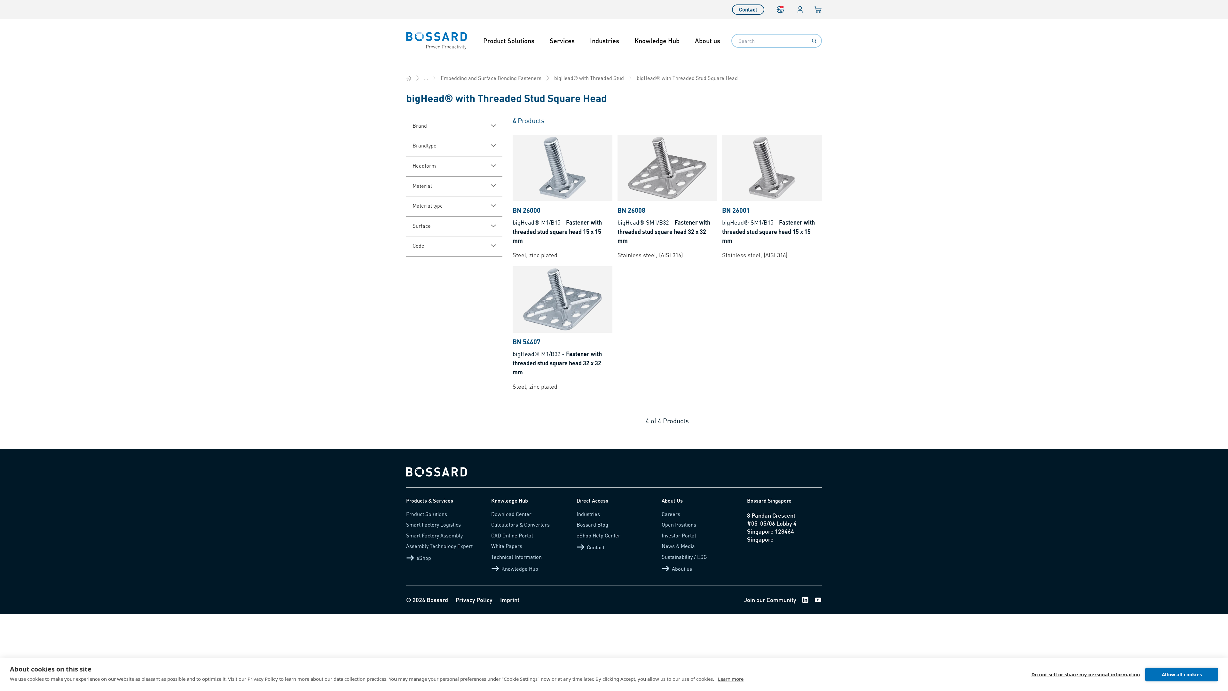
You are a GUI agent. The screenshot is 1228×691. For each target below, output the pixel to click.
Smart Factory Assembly (434, 535)
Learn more (731, 679)
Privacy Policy (474, 599)
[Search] (814, 41)
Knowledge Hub (657, 40)
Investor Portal (679, 535)
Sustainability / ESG (684, 556)
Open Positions (679, 524)
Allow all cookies (1182, 674)
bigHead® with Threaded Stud (589, 78)
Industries (604, 40)
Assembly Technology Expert (439, 546)
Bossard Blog (592, 524)
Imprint (509, 599)
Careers (671, 514)
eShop (423, 557)
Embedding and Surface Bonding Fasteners (491, 78)
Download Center (511, 514)
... (426, 78)
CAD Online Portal (512, 535)
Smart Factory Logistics (433, 524)
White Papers (506, 546)
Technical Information (516, 556)
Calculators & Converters (520, 524)
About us (707, 40)
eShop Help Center (598, 535)
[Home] (408, 78)
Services (562, 40)
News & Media (678, 546)
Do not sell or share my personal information (1085, 674)
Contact (748, 9)
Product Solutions (508, 40)
